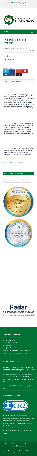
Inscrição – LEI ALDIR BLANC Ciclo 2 (13, 386)
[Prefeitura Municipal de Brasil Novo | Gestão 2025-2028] (19, 19)
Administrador (9, 48)
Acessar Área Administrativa (22, 451)
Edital (8, 56)
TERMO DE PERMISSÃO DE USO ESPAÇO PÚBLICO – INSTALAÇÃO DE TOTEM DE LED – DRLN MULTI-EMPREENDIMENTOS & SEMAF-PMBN (19, 5)
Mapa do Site (8, 451)
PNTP (11, 430)
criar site (15, 415)
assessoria (24, 418)
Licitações (31, 50)
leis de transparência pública (21, 423)
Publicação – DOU (13, 60)
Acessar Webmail (9, 453)
